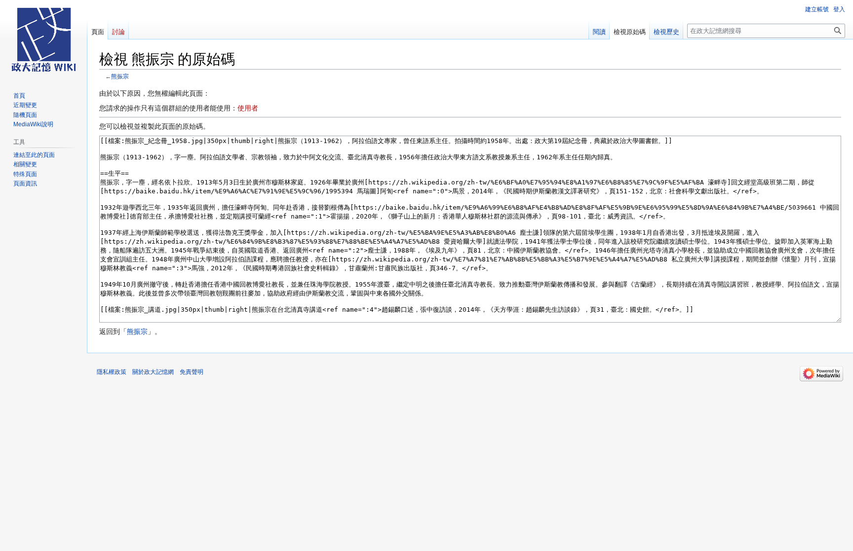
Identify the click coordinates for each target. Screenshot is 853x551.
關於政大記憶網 (153, 371)
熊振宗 (120, 76)
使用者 (247, 108)
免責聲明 (191, 371)
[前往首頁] (43, 39)
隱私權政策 (111, 371)
